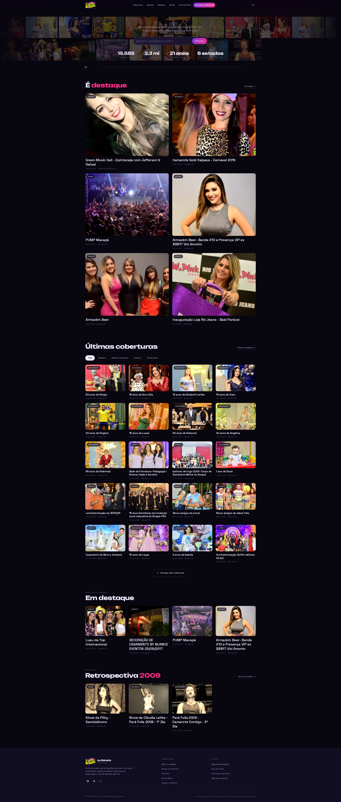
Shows (172, 5)
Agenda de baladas (220, 764)
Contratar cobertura (204, 5)
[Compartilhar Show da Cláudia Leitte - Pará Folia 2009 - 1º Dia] (165, 687)
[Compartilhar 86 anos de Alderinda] (121, 444)
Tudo (90, 358)
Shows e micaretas (120, 358)
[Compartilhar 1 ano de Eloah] (252, 444)
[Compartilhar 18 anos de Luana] (165, 406)
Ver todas (248, 86)
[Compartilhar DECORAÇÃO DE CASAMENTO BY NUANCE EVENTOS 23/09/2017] (165, 609)
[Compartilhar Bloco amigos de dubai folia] (252, 486)
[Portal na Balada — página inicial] (90, 5)
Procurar (199, 41)
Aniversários (152, 358)
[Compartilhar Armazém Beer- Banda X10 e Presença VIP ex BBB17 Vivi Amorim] (252, 176)
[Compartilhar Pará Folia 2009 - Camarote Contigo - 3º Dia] (208, 687)
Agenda (150, 5)
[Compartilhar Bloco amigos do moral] (208, 486)
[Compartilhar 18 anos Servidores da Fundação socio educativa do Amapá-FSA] (165, 486)
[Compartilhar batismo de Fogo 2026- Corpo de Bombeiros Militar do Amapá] (208, 444)
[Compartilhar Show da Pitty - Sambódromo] (121, 687)
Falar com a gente (219, 778)
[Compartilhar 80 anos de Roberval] (208, 406)
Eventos (137, 358)
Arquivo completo (245, 347)
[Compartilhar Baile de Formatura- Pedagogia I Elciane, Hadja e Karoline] (165, 444)
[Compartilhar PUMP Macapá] (165, 176)
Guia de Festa (185, 5)
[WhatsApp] (100, 781)
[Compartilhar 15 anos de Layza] (165, 528)
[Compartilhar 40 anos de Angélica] (252, 406)
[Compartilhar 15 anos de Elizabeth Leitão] (208, 368)
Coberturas (138, 5)
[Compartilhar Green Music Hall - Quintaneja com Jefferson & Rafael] (165, 96)
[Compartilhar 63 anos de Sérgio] (121, 368)
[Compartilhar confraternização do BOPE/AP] (121, 486)
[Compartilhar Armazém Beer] (165, 256)
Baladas (161, 5)
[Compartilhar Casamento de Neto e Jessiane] (121, 528)
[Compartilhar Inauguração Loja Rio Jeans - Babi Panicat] (252, 256)
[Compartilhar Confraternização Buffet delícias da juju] (252, 528)
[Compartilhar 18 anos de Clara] (252, 368)
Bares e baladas (169, 764)
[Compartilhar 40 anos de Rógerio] (121, 406)
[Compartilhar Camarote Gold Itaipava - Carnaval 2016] (252, 96)
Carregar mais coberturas (172, 573)
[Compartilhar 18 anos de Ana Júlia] (165, 368)
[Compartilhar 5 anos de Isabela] (208, 528)
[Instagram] (87, 781)
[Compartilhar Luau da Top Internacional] (121, 609)
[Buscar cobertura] (253, 5)
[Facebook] (94, 781)
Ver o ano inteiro (245, 676)
